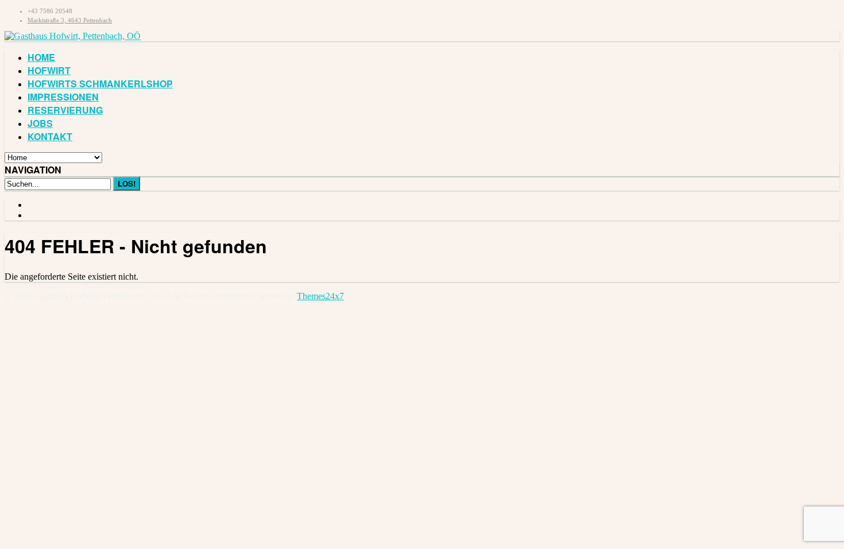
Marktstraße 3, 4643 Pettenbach (70, 20)
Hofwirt (49, 70)
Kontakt (50, 136)
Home (41, 57)
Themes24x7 (320, 296)
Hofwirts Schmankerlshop (100, 83)
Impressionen (63, 96)
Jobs (40, 123)
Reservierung (65, 110)
